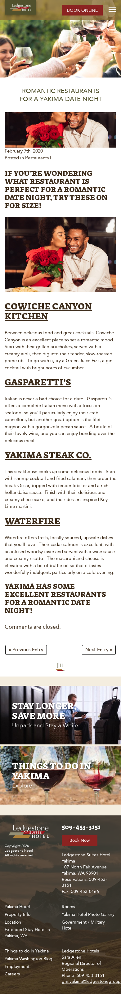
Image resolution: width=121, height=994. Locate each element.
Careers (12, 974)
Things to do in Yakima (27, 951)
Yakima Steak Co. (48, 455)
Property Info (17, 914)
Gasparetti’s (38, 382)
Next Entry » (98, 649)
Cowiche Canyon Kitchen (48, 311)
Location (13, 922)
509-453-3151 (81, 827)
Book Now (79, 840)
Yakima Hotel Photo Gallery (88, 914)
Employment (17, 966)
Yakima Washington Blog (28, 958)
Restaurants (37, 158)
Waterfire (32, 521)
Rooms (68, 906)
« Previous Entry (26, 649)
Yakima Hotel (17, 906)
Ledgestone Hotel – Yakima (20, 7)
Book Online (82, 10)
